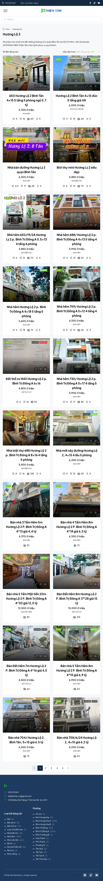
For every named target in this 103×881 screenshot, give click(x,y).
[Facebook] (85, 875)
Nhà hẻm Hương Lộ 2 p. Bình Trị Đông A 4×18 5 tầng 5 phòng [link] (26, 311)
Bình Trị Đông (42, 827)
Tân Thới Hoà (41, 859)
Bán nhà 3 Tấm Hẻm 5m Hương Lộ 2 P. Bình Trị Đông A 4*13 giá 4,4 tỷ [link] (26, 526)
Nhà (7, 29)
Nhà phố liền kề (14, 847)
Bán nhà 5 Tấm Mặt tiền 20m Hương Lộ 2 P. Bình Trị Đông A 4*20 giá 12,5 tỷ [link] (26, 598)
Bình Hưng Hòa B (43, 824)
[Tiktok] (94, 3)
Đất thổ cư (11, 826)
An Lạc (39, 814)
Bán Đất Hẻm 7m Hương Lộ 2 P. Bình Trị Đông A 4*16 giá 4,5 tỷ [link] (26, 670)
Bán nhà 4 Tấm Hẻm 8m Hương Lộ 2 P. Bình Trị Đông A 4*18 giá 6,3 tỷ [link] (76, 526)
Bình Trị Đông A (42, 831)
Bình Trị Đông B (42, 834)
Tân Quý (39, 848)
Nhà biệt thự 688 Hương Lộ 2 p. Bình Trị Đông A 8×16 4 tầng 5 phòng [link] (26, 455)
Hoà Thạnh (40, 838)
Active (94, 558)
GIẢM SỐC (43, 342)
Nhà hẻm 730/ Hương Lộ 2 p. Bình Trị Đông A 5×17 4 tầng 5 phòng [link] (77, 383)
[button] (5, 10)
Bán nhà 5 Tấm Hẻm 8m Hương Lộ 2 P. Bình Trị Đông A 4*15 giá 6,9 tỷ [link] (76, 670)
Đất (8, 819)
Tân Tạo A (40, 855)
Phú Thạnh (40, 841)
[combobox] (88, 52)
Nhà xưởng (12, 854)
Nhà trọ (10, 850)
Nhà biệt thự (12, 833)
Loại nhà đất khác (15, 829)
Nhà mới (94, 59)
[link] (26, 73)
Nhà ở (9, 843)
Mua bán (39, 59)
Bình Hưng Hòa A (43, 821)
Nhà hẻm (11, 836)
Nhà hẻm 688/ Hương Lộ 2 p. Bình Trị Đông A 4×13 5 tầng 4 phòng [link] (77, 239)
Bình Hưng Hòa (42, 817)
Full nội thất (92, 198)
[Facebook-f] (90, 3)
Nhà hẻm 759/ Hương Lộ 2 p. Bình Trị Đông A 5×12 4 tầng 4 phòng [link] (77, 311)
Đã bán (36, 486)
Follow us (77, 875)
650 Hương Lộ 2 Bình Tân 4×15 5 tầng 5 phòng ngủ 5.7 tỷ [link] (26, 100)
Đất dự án (11, 822)
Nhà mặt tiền (13, 840)
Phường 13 (40, 845)
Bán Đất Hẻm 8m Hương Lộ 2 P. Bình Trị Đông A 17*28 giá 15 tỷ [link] (76, 598)
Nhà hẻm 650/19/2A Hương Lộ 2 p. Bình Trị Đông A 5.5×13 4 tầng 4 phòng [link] (26, 239)
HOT (45, 59)
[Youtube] (99, 3)
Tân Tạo (39, 852)
